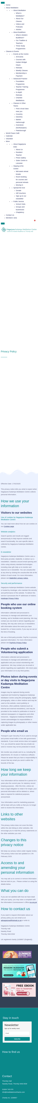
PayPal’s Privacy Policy (18, 643)
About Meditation (12, 8)
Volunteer (9, 139)
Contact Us (10, 215)
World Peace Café (12, 133)
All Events (19, 57)
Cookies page (9, 526)
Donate (18, 190)
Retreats (19, 68)
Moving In (19, 185)
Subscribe (17, 1039)
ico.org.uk (33, 902)
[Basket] (33, 221)
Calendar (9, 136)
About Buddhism (19, 32)
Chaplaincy (20, 212)
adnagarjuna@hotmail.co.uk (11, 920)
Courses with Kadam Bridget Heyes (21, 62)
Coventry (19, 114)
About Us (19, 149)
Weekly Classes (22, 70)
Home (8, 5)
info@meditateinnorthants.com (13, 1092)
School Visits (20, 204)
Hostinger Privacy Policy (10, 598)
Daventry (19, 117)
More (8, 141)
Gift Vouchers (21, 193)
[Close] (3, 223)
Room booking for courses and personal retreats (22, 179)
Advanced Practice (20, 79)
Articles (18, 29)
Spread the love (19, 188)
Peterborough (21, 130)
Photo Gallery (21, 158)
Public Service (18, 201)
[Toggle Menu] (3, 3)
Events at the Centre (20, 54)
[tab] (29, 957)
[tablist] (30, 957)
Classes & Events (12, 51)
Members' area (11, 218)
